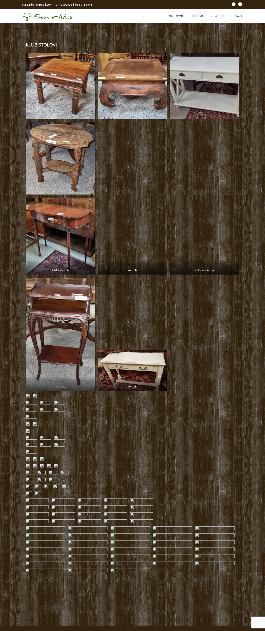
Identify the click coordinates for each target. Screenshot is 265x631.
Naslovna (176, 16)
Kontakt (236, 16)
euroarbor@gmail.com (37, 4)
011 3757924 (64, 4)
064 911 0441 (83, 4)
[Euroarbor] (48, 16)
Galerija (197, 16)
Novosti (216, 16)
